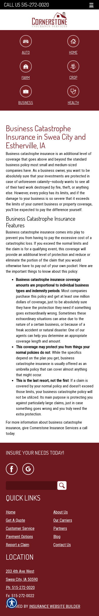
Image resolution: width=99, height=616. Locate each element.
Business (25, 102)
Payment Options (19, 536)
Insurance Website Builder (54, 606)
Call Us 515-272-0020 (26, 5)
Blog (56, 536)
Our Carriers (62, 520)
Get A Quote (15, 520)
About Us (60, 512)
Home (73, 52)
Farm (26, 77)
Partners (60, 528)
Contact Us (62, 544)
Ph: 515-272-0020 (20, 587)
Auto (26, 52)
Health (73, 102)
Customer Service (20, 528)
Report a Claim (17, 544)
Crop (73, 77)
